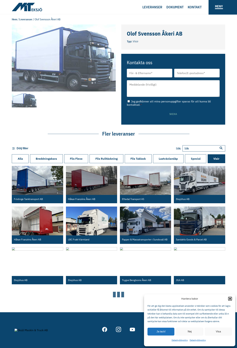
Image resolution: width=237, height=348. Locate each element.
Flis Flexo (76, 158)
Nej (190, 331)
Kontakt (195, 7)
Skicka (173, 114)
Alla (20, 158)
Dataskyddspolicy (180, 340)
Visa (218, 331)
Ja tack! (161, 331)
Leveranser (152, 7)
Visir (216, 158)
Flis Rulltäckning (106, 158)
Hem (14, 19)
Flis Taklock (138, 158)
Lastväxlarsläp (168, 158)
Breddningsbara (46, 158)
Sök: (178, 148)
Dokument (175, 7)
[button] (230, 298)
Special (196, 158)
